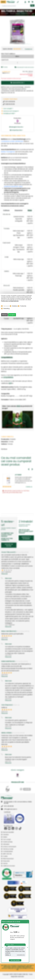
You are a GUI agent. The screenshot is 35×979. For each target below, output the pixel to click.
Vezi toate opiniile (15, 960)
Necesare (6, 306)
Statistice (15, 306)
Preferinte (23, 306)
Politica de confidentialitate (9, 301)
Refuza (4, 315)
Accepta (12, 315)
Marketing (6, 308)
